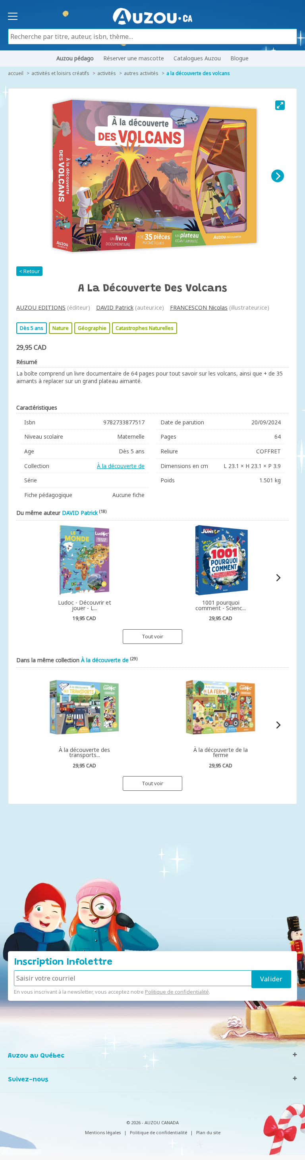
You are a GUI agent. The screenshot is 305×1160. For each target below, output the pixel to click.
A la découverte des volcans (198, 73)
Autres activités (141, 73)
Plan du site (208, 1132)
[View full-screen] (280, 105)
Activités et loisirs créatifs (60, 73)
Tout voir (152, 636)
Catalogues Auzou (197, 58)
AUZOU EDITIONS (41, 307)
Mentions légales (103, 1132)
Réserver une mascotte (133, 58)
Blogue (239, 58)
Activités (106, 73)
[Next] (277, 176)
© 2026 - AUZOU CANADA (152, 1122)
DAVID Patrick (114, 307)
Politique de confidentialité (177, 991)
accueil (15, 73)
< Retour (29, 271)
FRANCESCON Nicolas (199, 307)
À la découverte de (121, 466)
